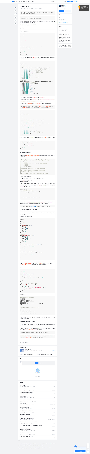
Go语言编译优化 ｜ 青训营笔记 (25, 414)
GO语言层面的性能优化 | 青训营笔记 (26, 399)
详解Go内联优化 (22, 385)
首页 (19, 1)
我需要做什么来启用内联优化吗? (63, 22)
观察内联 (60, 17)
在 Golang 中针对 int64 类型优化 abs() (26, 392)
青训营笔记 (53, 415)
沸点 (21, 1)
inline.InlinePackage (33, 206)
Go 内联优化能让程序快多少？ (25, 396)
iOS (48, 419)
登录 (75, 1)
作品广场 (32, 1)
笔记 (54, 401)
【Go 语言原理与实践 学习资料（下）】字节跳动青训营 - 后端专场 (31, 425)
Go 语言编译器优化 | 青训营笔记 (25, 429)
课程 (24, 1)
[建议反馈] (88, 449)
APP (26, 1)
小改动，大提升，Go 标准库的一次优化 (26, 436)
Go (54, 390)
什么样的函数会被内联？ (62, 19)
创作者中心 (69, 1)
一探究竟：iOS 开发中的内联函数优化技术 (27, 418)
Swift (50, 419)
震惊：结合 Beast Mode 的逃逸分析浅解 (26, 410)
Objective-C (53, 419)
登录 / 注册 (80, 451)
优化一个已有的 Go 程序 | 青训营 (25, 432)
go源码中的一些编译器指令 (24, 407)
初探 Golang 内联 (23, 403)
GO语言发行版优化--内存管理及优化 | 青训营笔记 (28, 421)
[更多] (88, 452)
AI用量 (29, 1)
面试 (54, 404)
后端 (54, 386)
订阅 (53, 350)
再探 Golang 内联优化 (23, 388)
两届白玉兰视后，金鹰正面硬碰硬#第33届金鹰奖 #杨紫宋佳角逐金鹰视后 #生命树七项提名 (29, 448)
